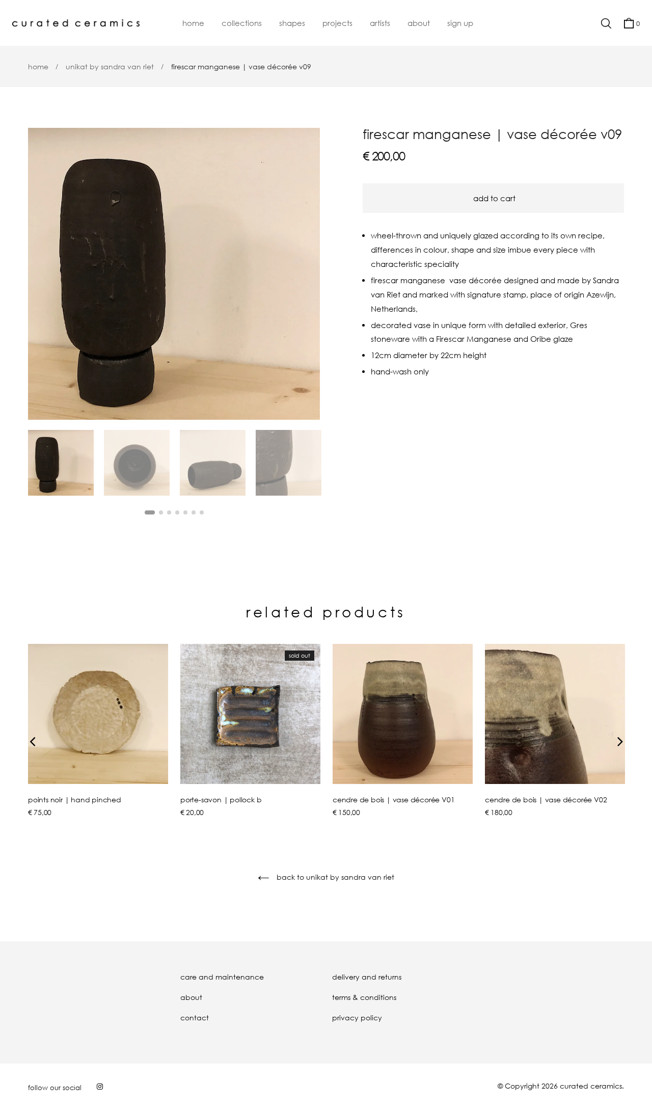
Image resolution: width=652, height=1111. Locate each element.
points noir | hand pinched (74, 799)
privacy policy (357, 1017)
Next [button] (304, 274)
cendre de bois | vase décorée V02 (546, 799)
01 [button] (150, 512)
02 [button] (161, 512)
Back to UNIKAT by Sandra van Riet (334, 877)
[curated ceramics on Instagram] (100, 1086)
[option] (174, 274)
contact (194, 1017)
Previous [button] (43, 274)
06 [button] (194, 512)
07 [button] (202, 512)
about (191, 997)
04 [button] (177, 512)
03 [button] (169, 512)
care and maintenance (222, 976)
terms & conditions (364, 997)
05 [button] (185, 512)
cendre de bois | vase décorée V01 (393, 799)
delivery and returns (366, 976)
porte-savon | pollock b (220, 799)
